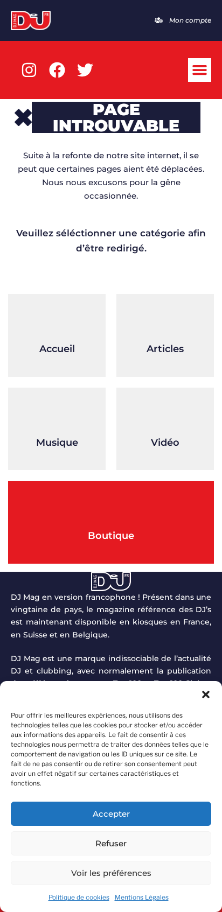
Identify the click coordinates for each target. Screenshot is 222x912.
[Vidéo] (165, 414)
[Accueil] (57, 320)
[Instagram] (29, 70)
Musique (57, 442)
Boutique (111, 536)
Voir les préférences (111, 873)
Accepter (111, 814)
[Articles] (165, 320)
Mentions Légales (142, 897)
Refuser (111, 843)
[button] (205, 694)
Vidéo (165, 442)
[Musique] (57, 414)
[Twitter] (85, 70)
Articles (165, 349)
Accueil (57, 349)
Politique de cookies (78, 897)
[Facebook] (57, 70)
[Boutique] (111, 507)
